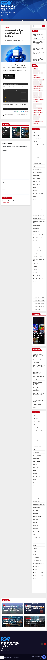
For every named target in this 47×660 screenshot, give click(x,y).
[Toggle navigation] (22, 20)
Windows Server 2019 (38, 303)
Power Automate (36, 237)
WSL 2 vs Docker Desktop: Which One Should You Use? (39, 400)
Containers (36, 79)
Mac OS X (35, 488)
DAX (34, 81)
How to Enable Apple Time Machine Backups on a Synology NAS (39, 59)
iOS (34, 92)
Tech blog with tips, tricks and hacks (8, 8)
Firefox (35, 84)
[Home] (2, 20)
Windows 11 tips (8, 42)
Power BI (35, 240)
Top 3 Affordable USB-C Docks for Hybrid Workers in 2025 (38, 406)
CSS (34, 166)
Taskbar (15, 40)
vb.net (41, 112)
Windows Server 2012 (38, 297)
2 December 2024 (5, 134)
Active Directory (36, 70)
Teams (35, 112)
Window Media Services (38, 281)
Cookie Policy (37, 656)
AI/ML (34, 141)
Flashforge (39, 84)
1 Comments (36, 341)
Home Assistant (40, 86)
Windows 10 (36, 284)
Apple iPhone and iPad (38, 147)
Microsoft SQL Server (37, 215)
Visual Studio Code (37, 278)
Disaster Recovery (37, 172)
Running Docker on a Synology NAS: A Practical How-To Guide (38, 389)
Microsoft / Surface (37, 209)
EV (40, 81)
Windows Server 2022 (25, 127)
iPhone (40, 92)
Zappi (42, 121)
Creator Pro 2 (41, 79)
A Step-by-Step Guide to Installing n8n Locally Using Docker (38, 383)
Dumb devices (36, 175)
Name (3, 174)
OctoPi (40, 95)
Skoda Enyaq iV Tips (37, 103)
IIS (34, 199)
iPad (37, 92)
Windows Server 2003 (38, 291)
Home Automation (37, 88)
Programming (36, 528)
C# (34, 160)
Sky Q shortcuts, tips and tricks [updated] (38, 337)
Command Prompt (37, 77)
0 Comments (15, 625)
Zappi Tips (36, 123)
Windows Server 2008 (38, 294)
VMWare (35, 114)
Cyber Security (36, 169)
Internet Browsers (37, 202)
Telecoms (35, 266)
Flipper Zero (36, 184)
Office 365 (35, 231)
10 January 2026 (30, 625)
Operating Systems (37, 234)
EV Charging (36, 181)
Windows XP (36, 309)
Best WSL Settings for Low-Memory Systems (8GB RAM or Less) (39, 48)
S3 (34, 101)
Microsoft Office (36, 212)
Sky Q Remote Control (38, 108)
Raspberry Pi (41, 99)
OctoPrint (35, 97)
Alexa (42, 73)
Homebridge (36, 90)
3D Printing (36, 68)
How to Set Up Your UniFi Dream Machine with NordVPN (38, 394)
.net (34, 132)
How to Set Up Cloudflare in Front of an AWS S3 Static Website (38, 42)
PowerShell (36, 99)
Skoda (37, 101)
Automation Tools (37, 150)
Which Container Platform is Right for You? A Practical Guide (38, 54)
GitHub (35, 86)
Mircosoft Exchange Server (39, 221)
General (35, 187)
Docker (38, 81)
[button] (43, 19)
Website (3, 189)
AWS (35, 75)
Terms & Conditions (42, 658)
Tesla (34, 269)
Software (35, 263)
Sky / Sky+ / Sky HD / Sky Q (38, 331)
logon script (36, 95)
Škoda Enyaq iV (36, 256)
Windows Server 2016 (38, 300)
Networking (35, 228)
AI (39, 73)
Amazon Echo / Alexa (37, 144)
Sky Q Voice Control (37, 110)
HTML (34, 196)
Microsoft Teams (36, 218)
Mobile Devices (36, 225)
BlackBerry (35, 157)
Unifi (38, 112)
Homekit (40, 90)
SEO (34, 253)
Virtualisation (36, 275)
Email (3, 182)
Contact (33, 656)
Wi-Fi (39, 114)
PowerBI (39, 97)
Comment (4, 150)
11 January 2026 (7, 625)
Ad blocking (36, 73)
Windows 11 (7, 27)
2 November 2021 (38, 339)
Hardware (35, 190)
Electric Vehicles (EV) (37, 178)
